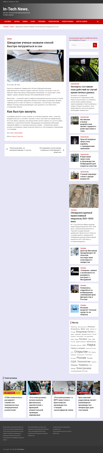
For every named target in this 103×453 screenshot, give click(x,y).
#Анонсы (91, 327)
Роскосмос (88, 354)
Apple (83, 329)
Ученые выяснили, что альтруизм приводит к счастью (20, 149)
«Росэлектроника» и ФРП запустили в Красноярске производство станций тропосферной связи (63, 403)
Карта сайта (81, 21)
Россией (73, 358)
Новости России (91, 348)
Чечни (73, 368)
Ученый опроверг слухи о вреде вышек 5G (88, 176)
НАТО (84, 345)
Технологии (53, 21)
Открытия (19, 136)
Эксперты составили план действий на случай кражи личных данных (84, 89)
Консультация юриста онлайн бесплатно (83, 38)
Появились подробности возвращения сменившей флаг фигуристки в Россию (88, 294)
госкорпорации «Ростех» (79, 371)
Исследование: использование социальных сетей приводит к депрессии (50, 150)
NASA (87, 329)
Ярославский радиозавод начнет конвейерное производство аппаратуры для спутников (87, 403)
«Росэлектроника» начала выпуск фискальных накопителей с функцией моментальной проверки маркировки (37, 406)
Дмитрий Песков (87, 334)
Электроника (67, 21)
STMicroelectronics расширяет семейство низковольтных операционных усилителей (13, 403)
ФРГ (90, 365)
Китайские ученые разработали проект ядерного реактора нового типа (88, 125)
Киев (72, 339)
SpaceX (92, 329)
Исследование (88, 336)
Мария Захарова (81, 341)
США (73, 361)
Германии (78, 334)
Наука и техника (78, 348)
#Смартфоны (75, 329)
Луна (89, 339)
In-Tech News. (16, 9)
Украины (84, 364)
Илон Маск (80, 336)
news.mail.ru (18, 133)
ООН (72, 352)
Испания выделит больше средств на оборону (88, 311)
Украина (93, 362)
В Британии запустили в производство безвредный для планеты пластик (88, 161)
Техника (41, 21)
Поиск (95, 45)
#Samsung (74, 327)
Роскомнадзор (80, 354)
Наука (17, 21)
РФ (90, 352)
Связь (25, 21)
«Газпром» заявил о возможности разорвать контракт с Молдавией (88, 275)
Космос (8, 21)
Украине (74, 365)
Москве (79, 345)
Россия (89, 358)
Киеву (76, 339)
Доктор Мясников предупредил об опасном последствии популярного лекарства (88, 256)
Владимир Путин (85, 331)
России (81, 357)
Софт (33, 21)
